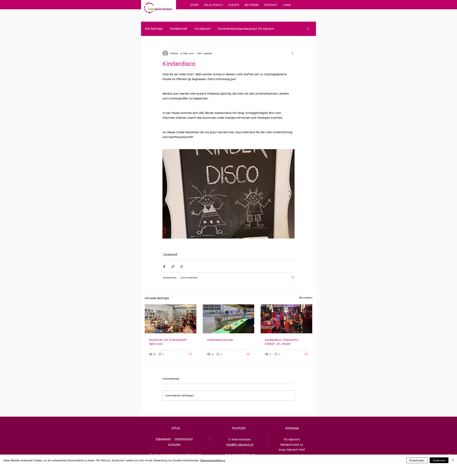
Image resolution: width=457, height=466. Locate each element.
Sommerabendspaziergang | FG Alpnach (246, 29)
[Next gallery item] (290, 193)
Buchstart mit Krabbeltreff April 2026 (168, 342)
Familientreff (178, 29)
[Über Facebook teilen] (164, 266)
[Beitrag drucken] (181, 266)
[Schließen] (453, 460)
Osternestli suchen (220, 340)
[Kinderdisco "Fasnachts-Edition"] (286, 318)
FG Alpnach (202, 29)
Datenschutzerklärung (212, 460)
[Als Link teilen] (173, 266)
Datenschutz (184, 439)
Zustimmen (439, 460)
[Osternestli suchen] (228, 318)
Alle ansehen (305, 297)
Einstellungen (417, 460)
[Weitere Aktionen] (292, 53)
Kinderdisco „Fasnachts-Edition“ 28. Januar (282, 342)
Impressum (163, 439)
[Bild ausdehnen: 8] (228, 194)
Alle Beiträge (154, 29)
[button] (308, 28)
